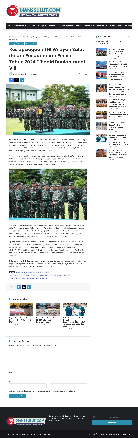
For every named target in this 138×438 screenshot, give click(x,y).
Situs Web (53, 382)
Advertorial (130, 26)
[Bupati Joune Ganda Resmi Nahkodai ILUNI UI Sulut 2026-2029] (21, 309)
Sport (112, 26)
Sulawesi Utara (21, 37)
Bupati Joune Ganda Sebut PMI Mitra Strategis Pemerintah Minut (47, 320)
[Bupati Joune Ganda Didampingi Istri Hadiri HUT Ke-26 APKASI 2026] (101, 65)
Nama (11, 372)
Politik (32, 26)
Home (13, 37)
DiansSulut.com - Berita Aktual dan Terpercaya (34, 434)
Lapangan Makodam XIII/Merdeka (59, 275)
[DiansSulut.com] (34, 11)
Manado (20, 44)
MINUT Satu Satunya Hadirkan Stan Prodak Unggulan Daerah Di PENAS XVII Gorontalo (117, 103)
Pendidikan (102, 26)
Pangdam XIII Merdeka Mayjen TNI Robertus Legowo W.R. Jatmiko (28, 278)
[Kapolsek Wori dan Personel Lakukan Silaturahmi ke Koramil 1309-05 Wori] (101, 52)
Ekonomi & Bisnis (66, 26)
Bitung (29, 37)
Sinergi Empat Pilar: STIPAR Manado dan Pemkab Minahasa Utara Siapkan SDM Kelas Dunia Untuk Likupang (119, 89)
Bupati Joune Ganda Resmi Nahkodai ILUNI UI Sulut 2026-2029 (20, 320)
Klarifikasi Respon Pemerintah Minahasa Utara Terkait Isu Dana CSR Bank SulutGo (118, 153)
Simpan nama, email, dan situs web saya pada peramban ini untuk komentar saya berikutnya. (43, 391)
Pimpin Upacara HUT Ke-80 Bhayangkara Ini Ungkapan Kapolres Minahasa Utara (118, 75)
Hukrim (79, 26)
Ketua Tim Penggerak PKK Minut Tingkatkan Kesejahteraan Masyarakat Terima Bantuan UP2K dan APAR (74, 322)
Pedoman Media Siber (113, 434)
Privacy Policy (127, 434)
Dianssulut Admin (18, 74)
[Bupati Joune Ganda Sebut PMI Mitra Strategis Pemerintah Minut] (48, 309)
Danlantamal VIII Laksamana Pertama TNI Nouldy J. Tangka (32, 272)
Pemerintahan (20, 26)
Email (11, 382)
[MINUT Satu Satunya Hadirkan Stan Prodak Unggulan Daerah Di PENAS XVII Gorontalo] (101, 103)
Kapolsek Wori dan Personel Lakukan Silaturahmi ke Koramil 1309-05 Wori (118, 52)
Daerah (52, 26)
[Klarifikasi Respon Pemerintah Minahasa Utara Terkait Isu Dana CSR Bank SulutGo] (101, 153)
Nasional (42, 26)
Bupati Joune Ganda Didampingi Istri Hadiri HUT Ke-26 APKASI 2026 (118, 64)
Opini (120, 26)
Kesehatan (89, 26)
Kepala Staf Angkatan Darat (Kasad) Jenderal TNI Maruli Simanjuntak (29, 275)
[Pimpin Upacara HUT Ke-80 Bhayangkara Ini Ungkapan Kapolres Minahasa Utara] (101, 75)
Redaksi (102, 434)
